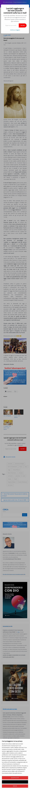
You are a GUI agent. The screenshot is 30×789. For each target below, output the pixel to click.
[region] (15, 764)
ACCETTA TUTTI (15, 777)
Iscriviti (23, 25)
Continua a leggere (15, 30)
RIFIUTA (15, 786)
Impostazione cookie (15, 782)
